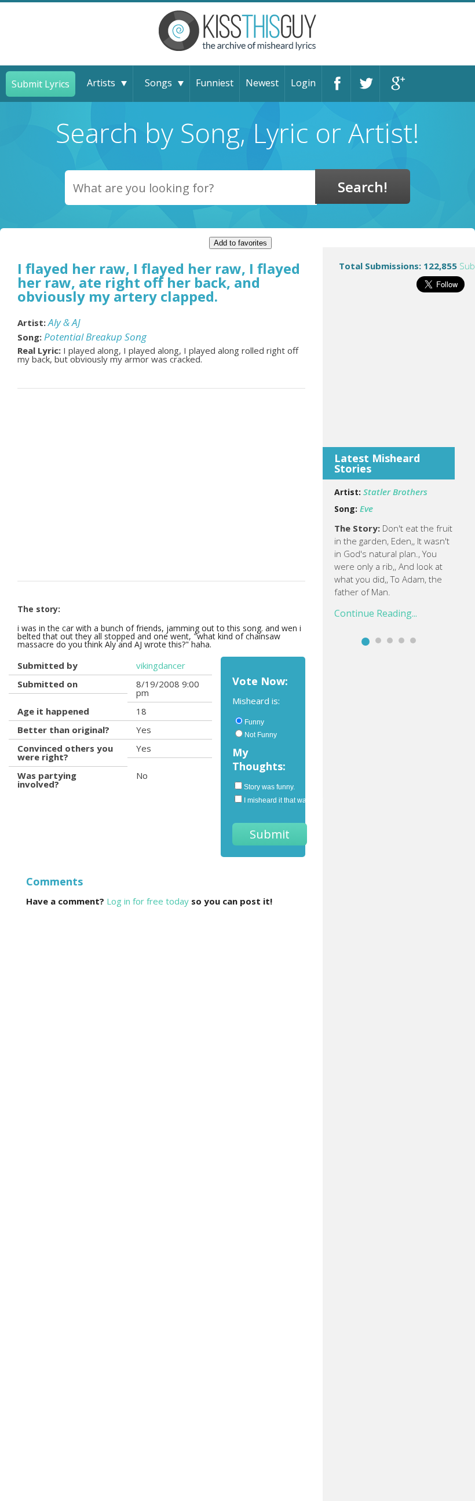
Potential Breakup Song (95, 336)
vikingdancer (160, 665)
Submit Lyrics (41, 84)
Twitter (365, 83)
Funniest (214, 82)
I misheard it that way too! (269, 800)
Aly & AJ (64, 322)
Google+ (394, 83)
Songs (158, 82)
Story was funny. (269, 787)
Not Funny (260, 735)
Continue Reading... (375, 613)
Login (303, 82)
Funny (254, 722)
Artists (101, 82)
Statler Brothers (395, 491)
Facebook (336, 83)
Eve (366, 508)
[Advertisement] (398, 377)
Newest (262, 82)
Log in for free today (148, 901)
